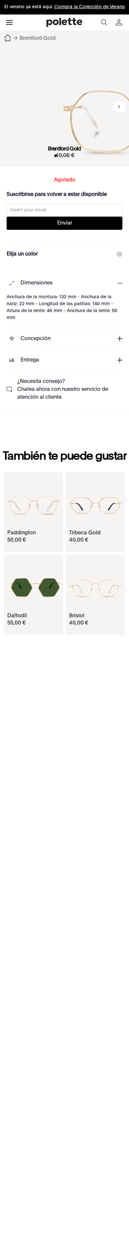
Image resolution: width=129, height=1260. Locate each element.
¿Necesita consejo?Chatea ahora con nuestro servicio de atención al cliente (62, 389)
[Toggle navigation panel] (9, 22)
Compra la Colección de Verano (89, 7)
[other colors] (117, 254)
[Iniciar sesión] (120, 22)
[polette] (64, 22)
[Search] (104, 22)
